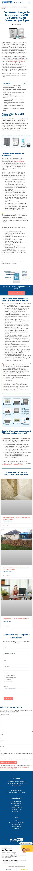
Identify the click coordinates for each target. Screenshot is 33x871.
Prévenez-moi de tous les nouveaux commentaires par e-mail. (16, 754)
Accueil (3, 7)
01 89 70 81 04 (16, 786)
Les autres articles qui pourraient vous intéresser (13, 96)
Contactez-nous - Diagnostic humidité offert (13, 109)
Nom (2, 734)
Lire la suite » (7, 521)
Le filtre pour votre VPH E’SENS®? (12, 87)
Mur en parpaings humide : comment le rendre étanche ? (14, 99)
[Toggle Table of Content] (24, 83)
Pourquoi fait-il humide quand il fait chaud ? (13, 106)
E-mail (2, 740)
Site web (2, 746)
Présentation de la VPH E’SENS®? (12, 85)
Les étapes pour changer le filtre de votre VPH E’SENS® (14, 90)
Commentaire (4, 714)
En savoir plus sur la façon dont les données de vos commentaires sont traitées (16, 767)
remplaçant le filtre (17, 61)
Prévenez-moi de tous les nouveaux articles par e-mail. (16, 759)
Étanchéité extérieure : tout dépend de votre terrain (14, 103)
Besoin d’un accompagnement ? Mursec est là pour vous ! (14, 93)
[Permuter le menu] (29, 2)
